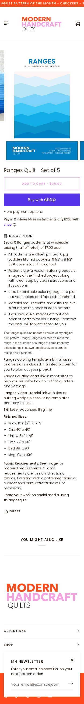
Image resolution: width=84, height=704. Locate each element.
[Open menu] (11, 23)
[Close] (73, 660)
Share (15, 511)
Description (21, 236)
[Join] (69, 684)
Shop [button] (8, 645)
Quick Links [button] (15, 631)
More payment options (23, 211)
